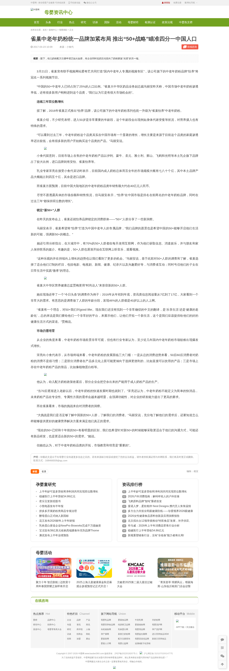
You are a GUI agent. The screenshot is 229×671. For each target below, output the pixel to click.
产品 (88, 620)
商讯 (88, 624)
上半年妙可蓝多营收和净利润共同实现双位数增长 (68, 491)
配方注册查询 (124, 639)
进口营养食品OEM (160, 634)
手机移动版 (75, 3)
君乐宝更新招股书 (50, 501)
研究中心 (37, 624)
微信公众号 (91, 3)
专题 (69, 624)
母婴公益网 (123, 643)
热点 (71, 22)
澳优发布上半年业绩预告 (54, 535)
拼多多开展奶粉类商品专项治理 (58, 511)
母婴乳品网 (106, 620)
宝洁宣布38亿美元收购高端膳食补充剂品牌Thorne (69, 530)
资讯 (79, 624)
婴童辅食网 (140, 624)
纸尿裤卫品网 (124, 624)
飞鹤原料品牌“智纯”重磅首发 (145, 501)
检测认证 (150, 22)
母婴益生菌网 (141, 634)
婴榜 (35, 620)
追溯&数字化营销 (142, 643)
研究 (83, 22)
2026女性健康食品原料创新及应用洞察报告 (154, 515)
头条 (48, 22)
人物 (88, 629)
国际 (107, 22)
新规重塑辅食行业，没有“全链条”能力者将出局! (156, 535)
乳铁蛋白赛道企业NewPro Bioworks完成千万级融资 (70, 525)
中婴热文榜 (185, 22)
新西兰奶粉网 (124, 634)
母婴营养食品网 (108, 624)
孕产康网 (105, 634)
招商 (69, 639)
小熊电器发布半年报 (51, 506)
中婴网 (81, 653)
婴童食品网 (123, 620)
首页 (36, 22)
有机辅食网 (106, 629)
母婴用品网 (140, 629)
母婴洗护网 (157, 624)
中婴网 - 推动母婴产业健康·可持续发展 (48, 3)
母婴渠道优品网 (142, 639)
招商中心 (51, 624)
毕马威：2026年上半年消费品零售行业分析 (154, 525)
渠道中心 (37, 629)
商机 (88, 634)
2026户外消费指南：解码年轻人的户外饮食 (154, 496)
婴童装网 (105, 639)
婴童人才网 (106, 643)
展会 (88, 639)
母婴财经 (133, 22)
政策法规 (167, 22)
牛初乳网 (139, 620)
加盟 (79, 639)
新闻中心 (53, 30)
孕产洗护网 (157, 629)
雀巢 (44, 471)
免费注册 (177, 3)
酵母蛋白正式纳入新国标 (54, 515)
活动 (118, 22)
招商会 (80, 634)
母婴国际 (63, 30)
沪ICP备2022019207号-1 (125, 653)
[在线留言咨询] (190, 46)
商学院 (80, 629)
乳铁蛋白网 (123, 629)
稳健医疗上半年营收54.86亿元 (57, 496)
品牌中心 (51, 620)
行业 (60, 22)
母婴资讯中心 (58, 12)
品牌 (79, 620)
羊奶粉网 (156, 620)
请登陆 (166, 3)
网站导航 (190, 3)
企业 (69, 620)
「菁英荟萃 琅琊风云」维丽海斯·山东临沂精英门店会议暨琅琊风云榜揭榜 (175, 586)
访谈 (95, 22)
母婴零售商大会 (54, 629)
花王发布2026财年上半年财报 (57, 520)
